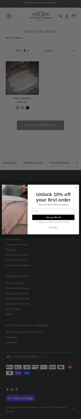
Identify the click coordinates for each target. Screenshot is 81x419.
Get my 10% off (53, 217)
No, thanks (53, 227)
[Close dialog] (76, 187)
